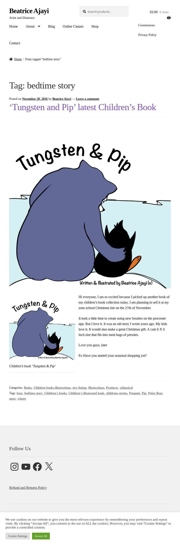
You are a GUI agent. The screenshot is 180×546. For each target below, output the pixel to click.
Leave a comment (87, 99)
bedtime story (33, 393)
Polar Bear (155, 393)
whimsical (126, 387)
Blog (51, 26)
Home (13, 26)
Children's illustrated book (86, 393)
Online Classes (73, 26)
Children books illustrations (52, 387)
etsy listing (79, 387)
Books (28, 387)
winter (22, 398)
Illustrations (96, 387)
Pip (144, 393)
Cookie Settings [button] (17, 536)
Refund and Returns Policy (28, 487)
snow (12, 398)
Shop (95, 26)
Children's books (55, 393)
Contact (14, 43)
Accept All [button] (41, 536)
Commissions (146, 25)
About (30, 26)
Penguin (134, 393)
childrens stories (116, 393)
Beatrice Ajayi (29, 11)
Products (112, 387)
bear (20, 393)
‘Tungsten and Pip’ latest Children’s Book (82, 107)
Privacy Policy (147, 35)
